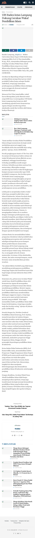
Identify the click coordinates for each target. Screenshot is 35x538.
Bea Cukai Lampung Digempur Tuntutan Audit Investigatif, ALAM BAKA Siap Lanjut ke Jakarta (23, 131)
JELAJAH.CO (14, 530)
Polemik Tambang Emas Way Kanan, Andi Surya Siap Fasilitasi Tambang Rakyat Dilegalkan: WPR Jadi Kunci (22, 493)
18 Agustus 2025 (20, 24)
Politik (19, 7)
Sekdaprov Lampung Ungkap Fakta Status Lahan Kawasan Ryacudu (23, 120)
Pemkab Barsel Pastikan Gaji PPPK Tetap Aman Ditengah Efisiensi (22, 464)
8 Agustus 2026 (14, 458)
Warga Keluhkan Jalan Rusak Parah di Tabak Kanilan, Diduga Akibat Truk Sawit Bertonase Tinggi (22, 504)
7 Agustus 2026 (18, 124)
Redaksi (12, 24)
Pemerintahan (10, 7)
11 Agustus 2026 (18, 467)
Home (3, 12)
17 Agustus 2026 (18, 487)
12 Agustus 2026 (18, 476)
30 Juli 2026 (16, 508)
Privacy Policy (17, 522)
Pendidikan (28, 7)
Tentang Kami (13, 521)
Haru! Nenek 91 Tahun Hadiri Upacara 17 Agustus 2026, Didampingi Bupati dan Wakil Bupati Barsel (22, 482)
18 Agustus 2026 (18, 498)
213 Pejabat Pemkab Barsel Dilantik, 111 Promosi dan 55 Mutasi (22, 473)
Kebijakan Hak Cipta (24, 521)
